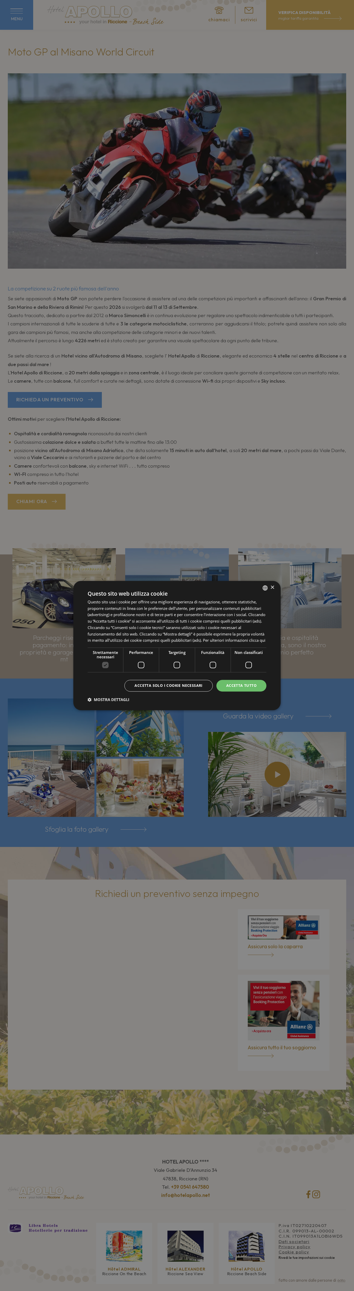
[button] (108, 699)
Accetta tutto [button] (241, 685)
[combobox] (265, 587)
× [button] (272, 587)
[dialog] (177, 645)
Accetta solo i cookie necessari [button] (168, 685)
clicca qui (257, 640)
